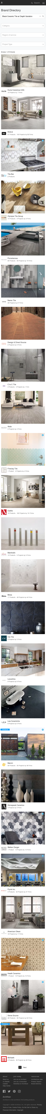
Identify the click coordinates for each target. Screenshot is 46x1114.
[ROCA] (23, 112)
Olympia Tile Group (15, 216)
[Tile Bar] (23, 154)
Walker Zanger (13, 847)
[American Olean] (23, 912)
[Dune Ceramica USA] (23, 70)
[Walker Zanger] (23, 828)
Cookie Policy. (17, 1107)
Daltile (10, 510)
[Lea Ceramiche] (23, 701)
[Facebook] (4, 1092)
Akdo (10, 426)
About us (6, 1079)
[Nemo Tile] (23, 281)
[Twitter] (9, 1092)
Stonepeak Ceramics (16, 805)
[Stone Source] (23, 996)
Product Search (36, 1081)
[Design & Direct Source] (23, 323)
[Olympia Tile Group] (23, 197)
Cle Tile (11, 637)
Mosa (10, 594)
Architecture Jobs (37, 1079)
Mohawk (11, 1057)
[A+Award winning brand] (43, 140)
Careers (5, 1084)
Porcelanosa (13, 258)
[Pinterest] (14, 1092)
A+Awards (6, 1081)
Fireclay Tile (12, 468)
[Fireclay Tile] (23, 449)
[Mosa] (23, 575)
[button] (40, 16)
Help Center (6, 1086)
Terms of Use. (7, 1107)
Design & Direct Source (17, 342)
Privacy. (39, 1105)
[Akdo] (23, 407)
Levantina (11, 679)
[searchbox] (3, 25)
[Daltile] (23, 491)
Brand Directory (36, 1084)
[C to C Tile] (23, 365)
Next (24, 1067)
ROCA (10, 132)
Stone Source (13, 1015)
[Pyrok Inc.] (23, 870)
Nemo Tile (12, 300)
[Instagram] (19, 1092)
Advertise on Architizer (20, 1084)
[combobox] (23, 25)
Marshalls (11, 552)
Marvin (10, 763)
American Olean (14, 931)
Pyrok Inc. (11, 889)
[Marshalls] (23, 533)
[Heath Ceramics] (23, 954)
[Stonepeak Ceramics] (23, 786)
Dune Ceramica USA (16, 90)
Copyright (20, 1110)
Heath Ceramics (14, 973)
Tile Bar (11, 174)
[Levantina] (23, 659)
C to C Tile (12, 384)
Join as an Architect (19, 1079)
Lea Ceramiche (14, 721)
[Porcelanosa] (23, 239)
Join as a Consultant (20, 1081)
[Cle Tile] (23, 617)
